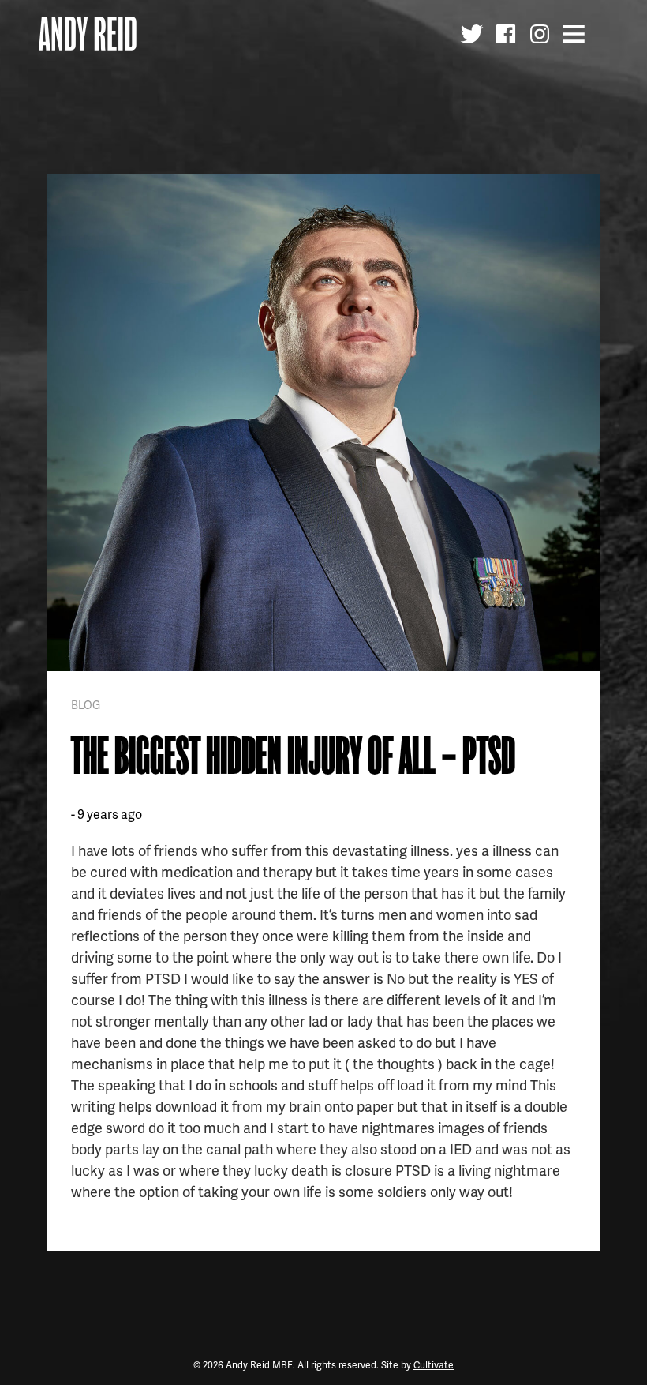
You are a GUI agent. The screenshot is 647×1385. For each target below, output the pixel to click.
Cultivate (433, 1365)
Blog (85, 704)
